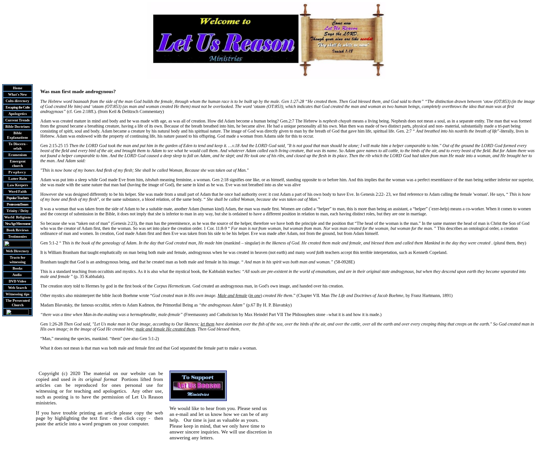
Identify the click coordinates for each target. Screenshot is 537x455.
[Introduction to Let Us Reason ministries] (17, 245)
